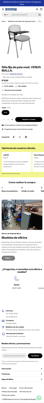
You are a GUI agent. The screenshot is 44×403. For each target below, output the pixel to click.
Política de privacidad (9, 392)
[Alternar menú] (3, 9)
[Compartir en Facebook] (13, 137)
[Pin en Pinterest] (26, 137)
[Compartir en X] (19, 137)
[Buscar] (39, 15)
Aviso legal (13, 388)
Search (4, 388)
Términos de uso (25, 392)
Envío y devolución (26, 388)
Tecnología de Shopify (28, 399)
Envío (17, 83)
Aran (5, 112)
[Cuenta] (37, 9)
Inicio (4, 21)
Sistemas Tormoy (16, 74)
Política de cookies (8, 395)
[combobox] (22, 14)
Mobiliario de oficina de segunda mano (22, 21)
